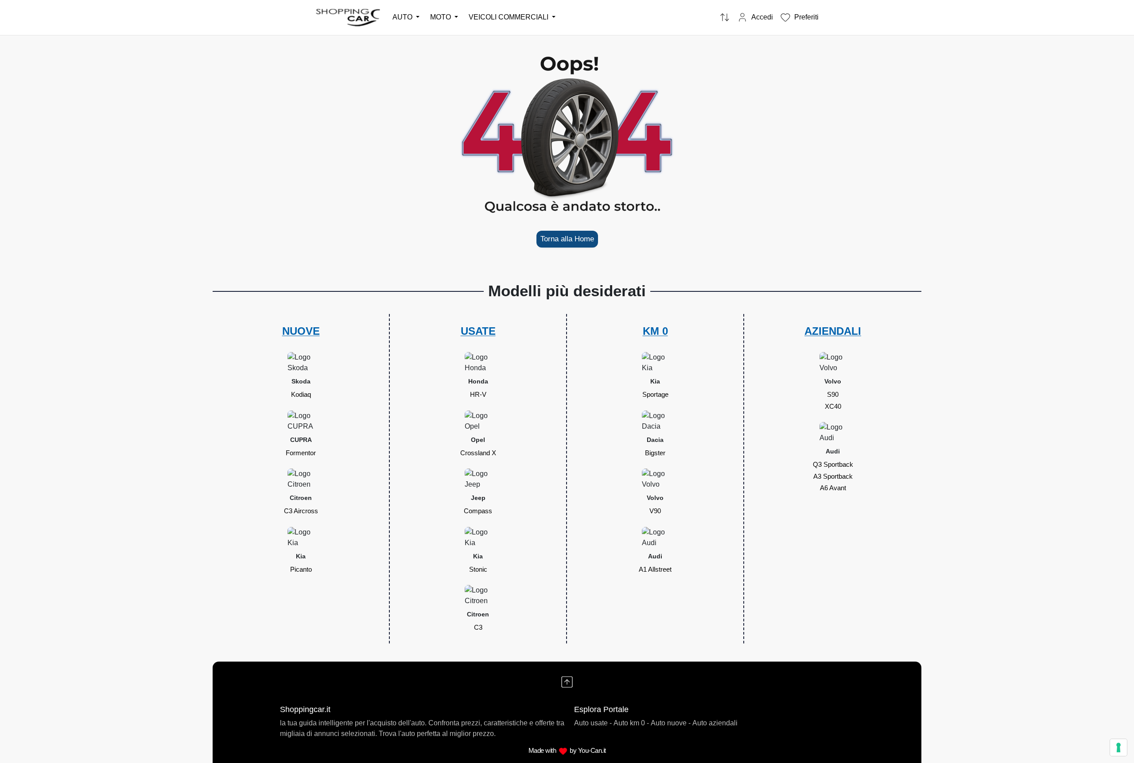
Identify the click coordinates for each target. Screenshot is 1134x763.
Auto (403, 17)
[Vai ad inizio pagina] (567, 682)
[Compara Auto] (724, 17)
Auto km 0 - (631, 723)
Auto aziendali (715, 723)
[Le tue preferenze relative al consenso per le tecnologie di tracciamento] (1118, 747)
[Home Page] (348, 17)
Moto (441, 17)
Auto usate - (593, 723)
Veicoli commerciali (509, 17)
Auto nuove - (671, 723)
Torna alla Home (567, 239)
